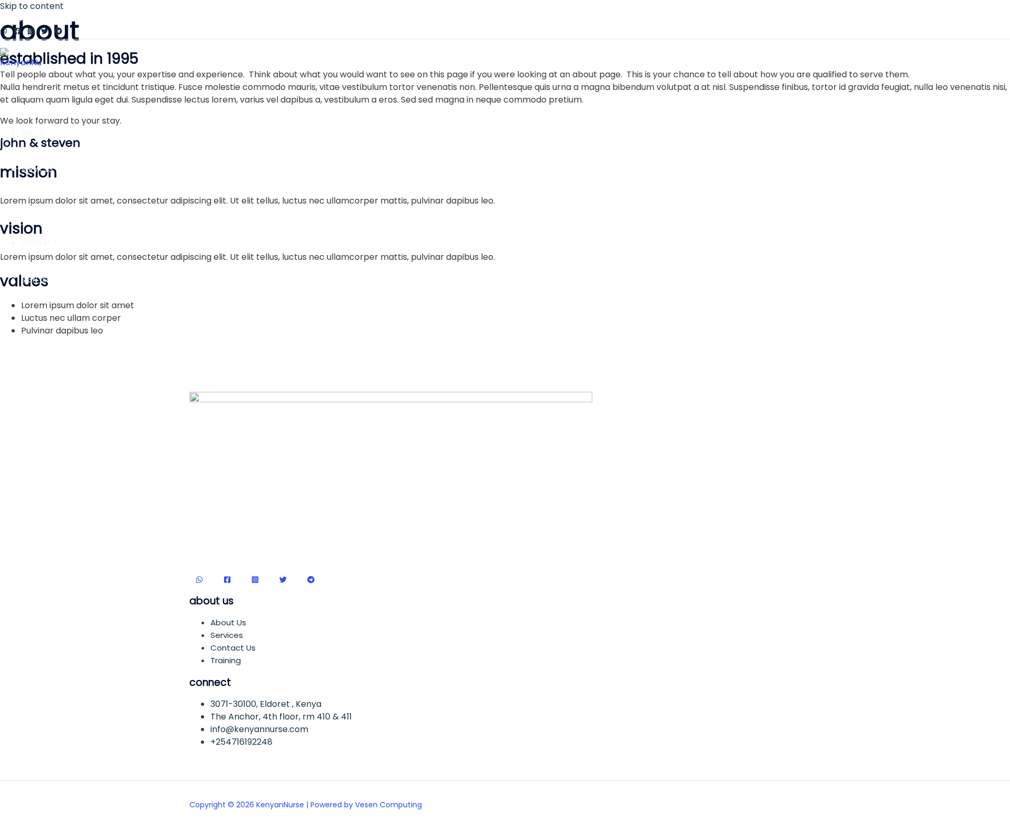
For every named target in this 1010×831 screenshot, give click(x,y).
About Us (228, 622)
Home (31, 95)
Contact (39, 243)
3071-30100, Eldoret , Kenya (265, 704)
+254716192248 (241, 742)
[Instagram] (31, 32)
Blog (31, 206)
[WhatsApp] (3, 32)
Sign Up (34, 280)
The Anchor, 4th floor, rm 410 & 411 (281, 717)
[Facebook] (17, 32)
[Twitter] (44, 32)
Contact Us (233, 647)
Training (225, 660)
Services (37, 169)
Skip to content (32, 6)
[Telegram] (58, 32)
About (33, 132)
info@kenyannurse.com (259, 729)
